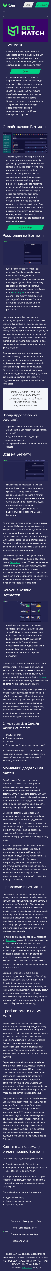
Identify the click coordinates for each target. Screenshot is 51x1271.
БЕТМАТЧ (27, 1267)
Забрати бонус (25, 227)
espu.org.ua (18, 292)
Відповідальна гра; (14, 1197)
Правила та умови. (14, 1204)
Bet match (15, 562)
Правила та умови (20, 1241)
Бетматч (43, 677)
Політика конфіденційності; (18, 1201)
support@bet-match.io (36, 1167)
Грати (25, 71)
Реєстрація (42, 5)
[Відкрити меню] (4, 12)
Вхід (28, 5)
